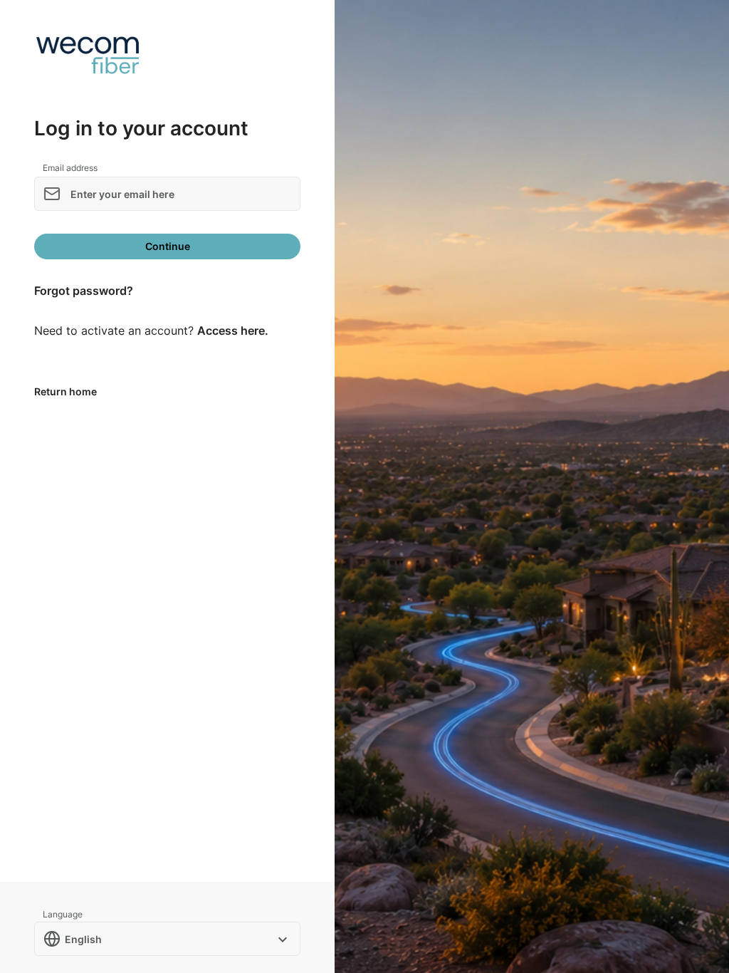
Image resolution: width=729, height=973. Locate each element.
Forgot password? (83, 290)
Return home (65, 391)
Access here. (232, 330)
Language (63, 914)
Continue (167, 246)
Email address (70, 167)
